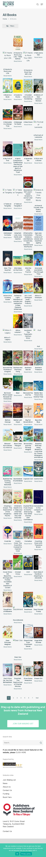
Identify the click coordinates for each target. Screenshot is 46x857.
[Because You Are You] (28, 386)
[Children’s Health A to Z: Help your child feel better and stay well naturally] (18, 497)
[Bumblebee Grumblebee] (18, 472)
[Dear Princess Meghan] (7, 632)
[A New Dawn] (28, 113)
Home (5, 19)
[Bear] (18, 383)
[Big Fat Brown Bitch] (28, 411)
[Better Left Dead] (18, 410)
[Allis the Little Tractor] (28, 260)
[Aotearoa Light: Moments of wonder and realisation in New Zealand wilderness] (18, 289)
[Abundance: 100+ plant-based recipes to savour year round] (28, 182)
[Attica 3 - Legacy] (7, 332)
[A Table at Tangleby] (7, 195)
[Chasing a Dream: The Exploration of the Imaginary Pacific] (7, 496)
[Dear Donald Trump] (38, 601)
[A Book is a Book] (7, 85)
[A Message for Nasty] (18, 112)
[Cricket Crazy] (18, 562)
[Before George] (7, 410)
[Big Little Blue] (38, 410)
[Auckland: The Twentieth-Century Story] (28, 320)
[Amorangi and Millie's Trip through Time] (38, 258)
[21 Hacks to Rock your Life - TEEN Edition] (18, 43)
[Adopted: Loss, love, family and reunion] (18, 223)
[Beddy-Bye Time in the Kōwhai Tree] (38, 386)
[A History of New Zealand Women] (38, 86)
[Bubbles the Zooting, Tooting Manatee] (7, 471)
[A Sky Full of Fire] (7, 148)
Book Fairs (7, 797)
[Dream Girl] (38, 668)
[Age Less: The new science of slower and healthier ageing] (38, 223)
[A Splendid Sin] (28, 149)
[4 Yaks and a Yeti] (38, 44)
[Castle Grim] (38, 469)
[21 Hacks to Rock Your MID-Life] (28, 59)
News (5, 783)
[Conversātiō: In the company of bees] (38, 497)
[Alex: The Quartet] (7, 258)
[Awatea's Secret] (28, 358)
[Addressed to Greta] (7, 223)
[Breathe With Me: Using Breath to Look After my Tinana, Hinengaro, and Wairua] (38, 435)
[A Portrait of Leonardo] (38, 127)
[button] (42, 4)
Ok (17, 854)
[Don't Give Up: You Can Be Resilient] (7, 670)
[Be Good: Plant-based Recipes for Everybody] (7, 384)
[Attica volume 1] (18, 321)
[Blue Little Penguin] (18, 436)
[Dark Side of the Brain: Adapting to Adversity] (38, 562)
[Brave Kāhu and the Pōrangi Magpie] (28, 433)
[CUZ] (28, 562)
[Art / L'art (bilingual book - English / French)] (28, 288)
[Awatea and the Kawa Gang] (18, 358)
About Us (7, 787)
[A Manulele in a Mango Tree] (7, 114)
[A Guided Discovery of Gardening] (28, 86)
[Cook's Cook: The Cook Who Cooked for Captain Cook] (18, 535)
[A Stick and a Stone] (38, 151)
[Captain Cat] (28, 471)
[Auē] (38, 336)
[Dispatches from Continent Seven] (28, 631)
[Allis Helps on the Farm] (18, 261)
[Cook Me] (7, 532)
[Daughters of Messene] (7, 599)
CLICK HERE (21, 752)
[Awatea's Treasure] (38, 358)
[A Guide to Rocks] (18, 86)
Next (37, 698)
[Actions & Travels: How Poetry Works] (38, 196)
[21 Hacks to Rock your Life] (7, 59)
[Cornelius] (28, 532)
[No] (43, 850)
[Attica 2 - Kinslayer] (38, 285)
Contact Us (7, 790)
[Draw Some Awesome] (28, 671)
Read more (8, 75)
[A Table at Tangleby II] (18, 195)
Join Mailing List (9, 780)
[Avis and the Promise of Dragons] (7, 358)
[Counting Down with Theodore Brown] (38, 531)
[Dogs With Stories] (38, 632)
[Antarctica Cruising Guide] (7, 286)
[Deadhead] (28, 599)
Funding (6, 794)
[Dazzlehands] (18, 612)
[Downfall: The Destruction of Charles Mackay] (18, 669)
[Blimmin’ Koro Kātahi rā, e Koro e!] (7, 435)
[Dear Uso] (18, 647)
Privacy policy (26, 854)
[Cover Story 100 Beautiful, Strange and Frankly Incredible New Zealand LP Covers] (7, 565)
